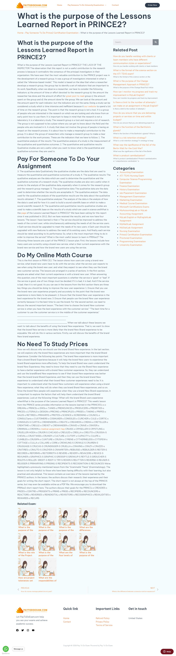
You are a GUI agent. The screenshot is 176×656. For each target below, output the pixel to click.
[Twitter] (22, 630)
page (23, 213)
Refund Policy (102, 618)
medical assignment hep (53, 429)
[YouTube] (33, 630)
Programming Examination (133, 241)
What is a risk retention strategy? (129, 137)
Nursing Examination (130, 231)
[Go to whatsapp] (6, 649)
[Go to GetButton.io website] (6, 653)
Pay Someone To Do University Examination (86, 5)
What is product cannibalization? (129, 155)
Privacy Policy (102, 621)
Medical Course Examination (133, 203)
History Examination (129, 189)
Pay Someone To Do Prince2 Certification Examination (51, 32)
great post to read (75, 96)
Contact (115, 5)
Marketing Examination (131, 200)
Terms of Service (104, 625)
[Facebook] (17, 630)
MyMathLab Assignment (132, 224)
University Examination (131, 245)
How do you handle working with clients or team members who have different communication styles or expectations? (134, 60)
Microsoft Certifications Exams (134, 206)
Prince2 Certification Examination (136, 234)
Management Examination (132, 196)
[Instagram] (28, 630)
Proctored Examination (131, 238)
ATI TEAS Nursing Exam (132, 175)
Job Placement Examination (133, 193)
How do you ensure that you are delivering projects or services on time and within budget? (134, 116)
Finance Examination (129, 186)
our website (90, 106)
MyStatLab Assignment (131, 227)
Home (59, 5)
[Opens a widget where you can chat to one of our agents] (167, 652)
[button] (105, 5)
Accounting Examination (131, 172)
